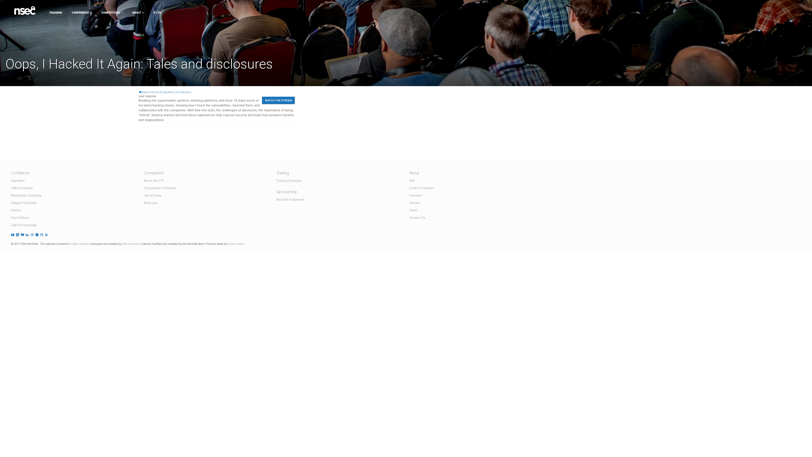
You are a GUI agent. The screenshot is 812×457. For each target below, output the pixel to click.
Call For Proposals (24, 225)
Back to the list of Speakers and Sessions (166, 92)
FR (158, 12)
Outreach (415, 195)
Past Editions (20, 218)
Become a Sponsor (290, 199)
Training (55, 12)
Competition (110, 12)
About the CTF (154, 181)
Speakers (18, 181)
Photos (16, 210)
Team (413, 210)
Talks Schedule (22, 188)
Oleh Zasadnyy (131, 243)
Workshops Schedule (26, 195)
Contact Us (417, 218)
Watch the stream (278, 100)
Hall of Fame (153, 195)
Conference (80, 12)
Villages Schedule (24, 203)
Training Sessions (289, 181)
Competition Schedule (160, 188)
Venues (414, 203)
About (137, 12)
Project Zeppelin (79, 243)
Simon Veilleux (236, 243)
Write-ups (150, 203)
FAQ (412, 181)
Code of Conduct (421, 188)
